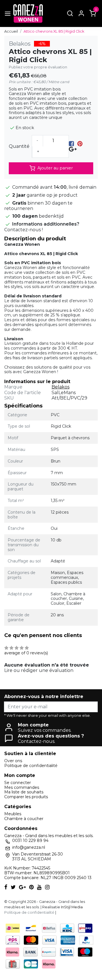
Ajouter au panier (55, 168)
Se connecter (17, 782)
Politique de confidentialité (31, 765)
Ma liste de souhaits (23, 792)
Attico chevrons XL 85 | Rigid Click (54, 31)
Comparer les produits (26, 796)
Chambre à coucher (23, 818)
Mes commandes (21, 787)
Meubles (12, 813)
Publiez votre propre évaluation (38, 67)
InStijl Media (71, 907)
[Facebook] (71, 143)
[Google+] (72, 149)
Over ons (13, 760)
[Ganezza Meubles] (28, 13)
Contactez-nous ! (23, 229)
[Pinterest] (79, 143)
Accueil (11, 31)
